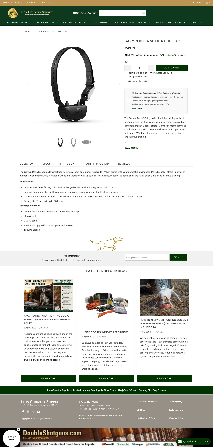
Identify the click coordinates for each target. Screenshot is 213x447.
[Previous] (27, 84)
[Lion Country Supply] (36, 13)
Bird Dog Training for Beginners (106, 332)
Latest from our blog (106, 271)
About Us (7, 3)
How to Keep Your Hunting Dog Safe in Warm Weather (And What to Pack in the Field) (164, 323)
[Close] (18, 429)
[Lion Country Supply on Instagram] (28, 412)
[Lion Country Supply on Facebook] (23, 412)
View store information (138, 81)
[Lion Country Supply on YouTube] (39, 412)
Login (198, 3)
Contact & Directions (147, 402)
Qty (126, 62)
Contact (19, 3)
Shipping (31, 3)
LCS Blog (141, 410)
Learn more (137, 108)
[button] (19, 23)
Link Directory (175, 402)
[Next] (119, 84)
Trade (42, 3)
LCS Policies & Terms (146, 418)
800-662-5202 (84, 13)
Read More (131, 147)
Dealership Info (176, 410)
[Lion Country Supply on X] (33, 412)
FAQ (50, 3)
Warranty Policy (176, 418)
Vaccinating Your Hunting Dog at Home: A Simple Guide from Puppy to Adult (47, 319)
